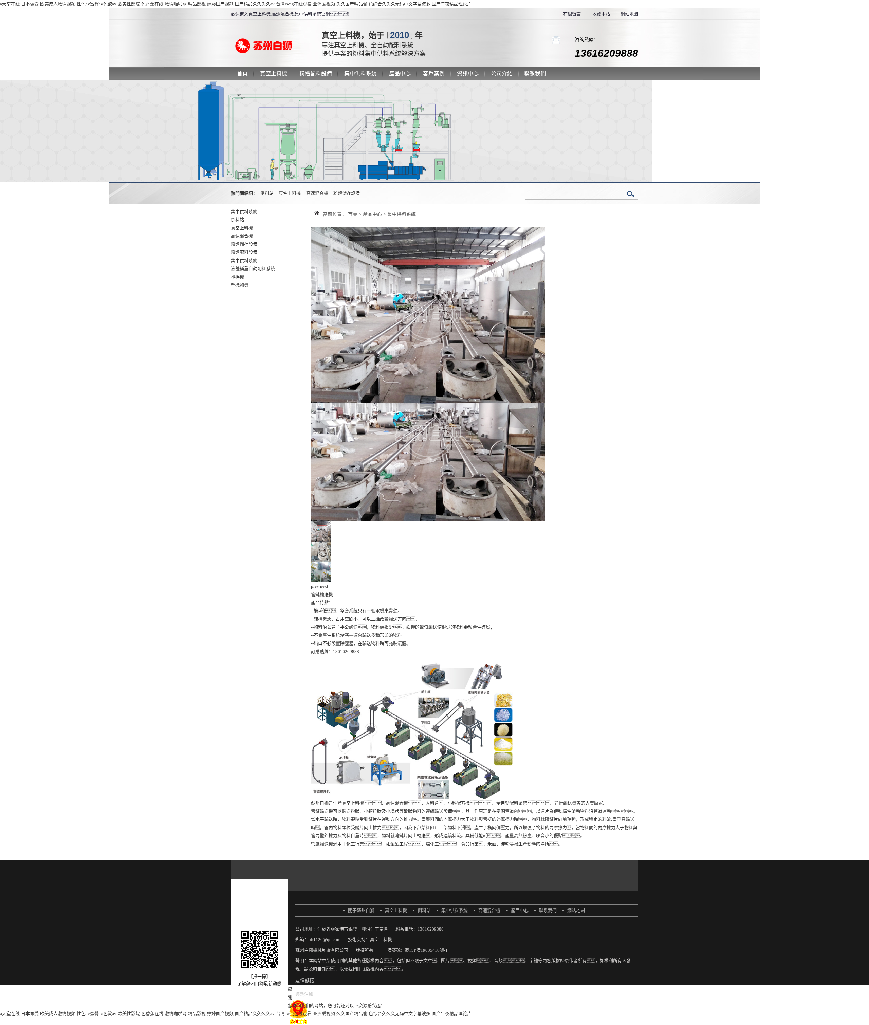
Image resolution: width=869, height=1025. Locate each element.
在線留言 (572, 13)
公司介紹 (502, 73)
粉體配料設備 (315, 73)
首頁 (242, 73)
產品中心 (400, 73)
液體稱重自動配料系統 (253, 268)
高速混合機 (317, 193)
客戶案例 (434, 73)
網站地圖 (629, 13)
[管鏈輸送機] (321, 525)
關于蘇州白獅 (361, 910)
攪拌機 (237, 276)
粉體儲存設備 (346, 193)
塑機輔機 (239, 284)
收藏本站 (601, 13)
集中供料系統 (360, 73)
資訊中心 (468, 73)
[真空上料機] (272, 33)
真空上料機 (273, 73)
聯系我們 (535, 73)
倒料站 (267, 193)
